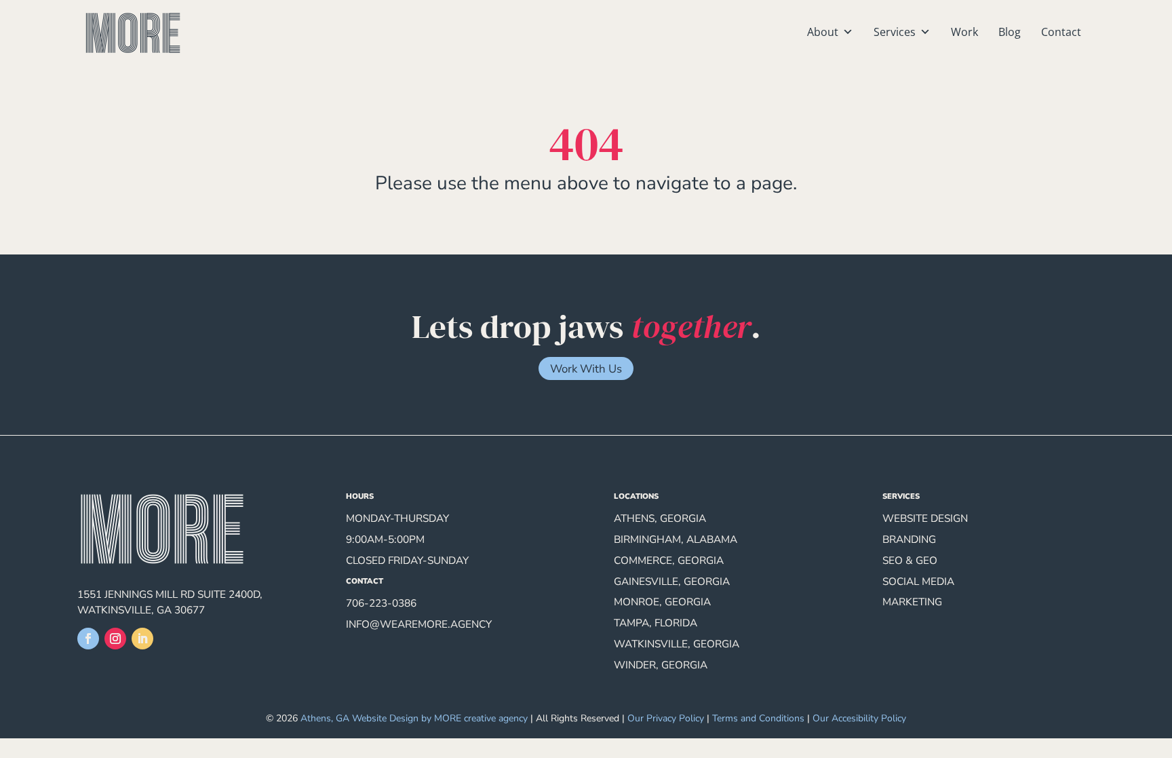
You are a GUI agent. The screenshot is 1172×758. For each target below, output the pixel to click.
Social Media (918, 581)
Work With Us (586, 369)
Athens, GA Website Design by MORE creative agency (414, 718)
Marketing (912, 601)
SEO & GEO (909, 560)
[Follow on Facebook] (88, 638)
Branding (909, 539)
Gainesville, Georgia (672, 581)
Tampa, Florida (655, 622)
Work (964, 31)
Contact (1061, 31)
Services (895, 31)
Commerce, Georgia (669, 560)
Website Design (925, 518)
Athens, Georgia (660, 518)
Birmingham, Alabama (675, 539)
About (822, 31)
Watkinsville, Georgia (676, 644)
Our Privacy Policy (665, 718)
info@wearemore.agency (419, 624)
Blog (1009, 31)
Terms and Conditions (758, 718)
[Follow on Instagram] (115, 638)
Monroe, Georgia (662, 601)
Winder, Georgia (660, 665)
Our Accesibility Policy (859, 718)
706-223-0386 (381, 603)
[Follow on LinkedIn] (142, 638)
